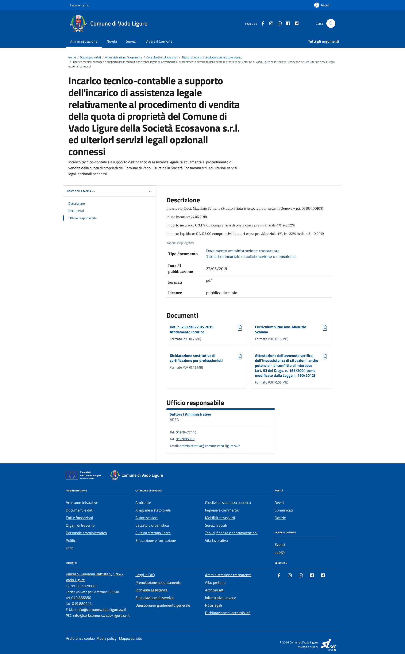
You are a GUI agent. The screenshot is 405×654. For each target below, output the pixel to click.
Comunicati (284, 510)
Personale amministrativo (86, 533)
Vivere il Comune (159, 41)
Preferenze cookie (80, 638)
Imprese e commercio (222, 510)
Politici (71, 540)
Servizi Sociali (216, 525)
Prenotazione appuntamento (158, 582)
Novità (112, 41)
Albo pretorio (215, 582)
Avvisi (279, 502)
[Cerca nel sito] (330, 23)
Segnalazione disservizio (154, 597)
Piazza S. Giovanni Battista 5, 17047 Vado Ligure (94, 577)
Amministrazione (83, 41)
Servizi (131, 41)
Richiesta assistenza (151, 590)
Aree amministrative (82, 502)
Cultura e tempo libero (153, 533)
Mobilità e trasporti (220, 518)
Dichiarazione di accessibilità (227, 613)
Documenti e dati (79, 510)
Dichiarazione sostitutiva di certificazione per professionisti (196, 358)
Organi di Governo (80, 525)
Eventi (280, 544)
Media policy (106, 638)
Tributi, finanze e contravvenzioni (231, 533)
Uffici (70, 548)
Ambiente (143, 502)
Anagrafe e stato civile (153, 510)
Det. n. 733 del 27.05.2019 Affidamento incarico (191, 329)
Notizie (280, 518)
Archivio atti (214, 590)
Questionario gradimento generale (162, 605)
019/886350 (185, 438)
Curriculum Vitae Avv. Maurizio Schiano (280, 329)
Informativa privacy (220, 597)
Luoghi (280, 552)
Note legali (213, 605)
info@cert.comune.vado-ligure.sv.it (101, 615)
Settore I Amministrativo (190, 414)
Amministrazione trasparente (228, 575)
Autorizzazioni (146, 518)
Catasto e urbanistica (152, 525)
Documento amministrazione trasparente (242, 250)
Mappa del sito (130, 638)
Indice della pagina (79, 191)
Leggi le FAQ (145, 575)
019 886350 (81, 597)
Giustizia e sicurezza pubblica (228, 502)
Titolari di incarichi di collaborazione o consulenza (251, 256)
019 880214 (82, 603)
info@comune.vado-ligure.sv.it (101, 609)
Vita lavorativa (216, 540)
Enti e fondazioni (79, 518)
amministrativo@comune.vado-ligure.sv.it (210, 445)
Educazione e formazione (155, 540)
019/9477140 (186, 432)
